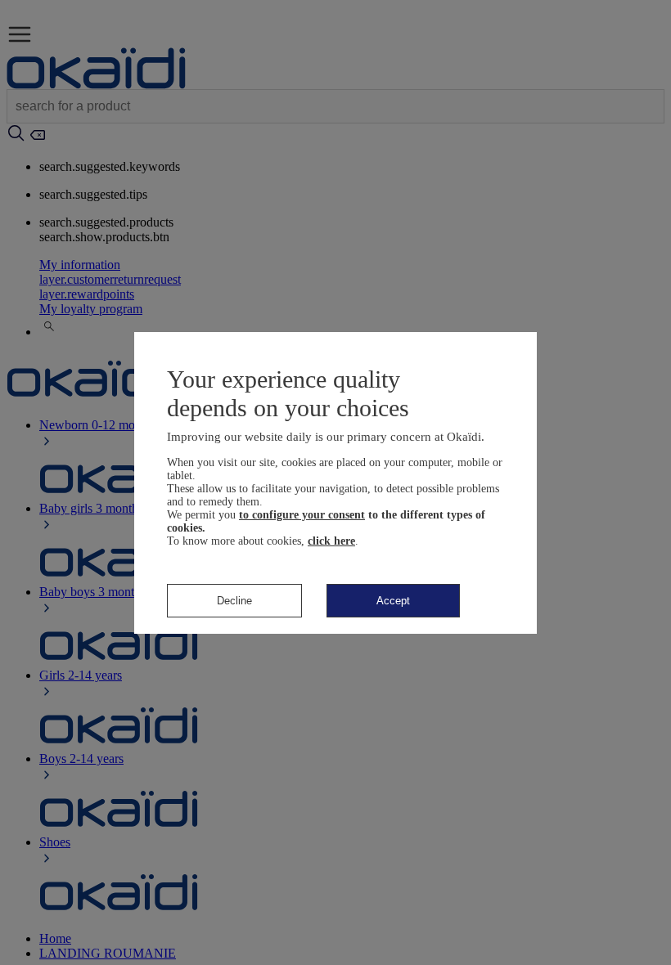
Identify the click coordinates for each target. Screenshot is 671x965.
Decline (234, 601)
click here (331, 541)
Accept (393, 601)
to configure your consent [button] (302, 515)
